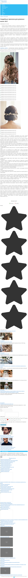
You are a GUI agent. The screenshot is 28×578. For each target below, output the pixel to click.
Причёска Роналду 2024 (4, 509)
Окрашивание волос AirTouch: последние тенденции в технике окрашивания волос (14, 519)
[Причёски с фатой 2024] (5, 484)
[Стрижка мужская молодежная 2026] (7, 488)
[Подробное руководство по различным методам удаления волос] (2, 565)
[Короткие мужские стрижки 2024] (6, 501)
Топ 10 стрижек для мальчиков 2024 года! (7, 467)
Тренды (3, 10)
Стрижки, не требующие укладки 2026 (6, 437)
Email (1, 410)
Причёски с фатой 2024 (4, 379)
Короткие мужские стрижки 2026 (5, 435)
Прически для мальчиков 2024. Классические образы (9, 460)
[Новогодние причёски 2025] (6, 535)
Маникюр (3, 12)
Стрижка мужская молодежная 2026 (6, 446)
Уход (2, 11)
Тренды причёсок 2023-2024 (5, 560)
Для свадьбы (6, 16)
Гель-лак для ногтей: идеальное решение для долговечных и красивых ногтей (13, 564)
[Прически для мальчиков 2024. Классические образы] (5, 459)
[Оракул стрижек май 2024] (5, 505)
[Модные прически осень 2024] (6, 546)
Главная (1, 16)
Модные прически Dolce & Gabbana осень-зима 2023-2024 (10, 562)
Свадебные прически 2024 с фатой (6, 469)
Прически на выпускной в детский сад (6, 462)
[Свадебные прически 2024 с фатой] (5, 468)
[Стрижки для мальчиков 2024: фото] (5, 463)
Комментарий (2, 416)
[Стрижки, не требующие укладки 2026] (6, 520)
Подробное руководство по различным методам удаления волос (11, 566)
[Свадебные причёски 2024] (5, 470)
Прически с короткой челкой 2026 (5, 449)
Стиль (2, 9)
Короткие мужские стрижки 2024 (5, 502)
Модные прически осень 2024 (5, 547)
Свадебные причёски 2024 (4, 471)
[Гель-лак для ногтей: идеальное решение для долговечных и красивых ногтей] (2, 563)
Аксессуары (3, 13)
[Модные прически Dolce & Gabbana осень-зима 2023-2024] (2, 561)
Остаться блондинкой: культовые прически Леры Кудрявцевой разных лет (12, 504)
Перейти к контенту (3, 0)
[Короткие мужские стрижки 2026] (6, 486)
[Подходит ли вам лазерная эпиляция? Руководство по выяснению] (5, 573)
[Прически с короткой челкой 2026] (2, 525)
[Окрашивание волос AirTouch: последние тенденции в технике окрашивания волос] (6, 518)
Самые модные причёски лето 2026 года (7, 448)
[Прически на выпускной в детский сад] (7, 461)
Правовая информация (5, 451)
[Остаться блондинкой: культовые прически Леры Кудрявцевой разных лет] (6, 503)
